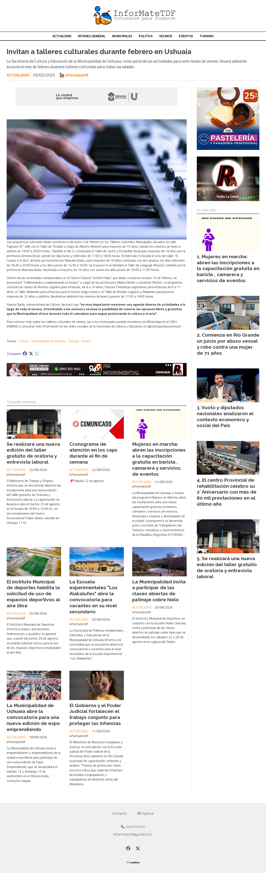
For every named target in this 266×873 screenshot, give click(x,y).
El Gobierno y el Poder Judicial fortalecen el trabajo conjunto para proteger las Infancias (95, 714)
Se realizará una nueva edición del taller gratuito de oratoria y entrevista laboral (33, 453)
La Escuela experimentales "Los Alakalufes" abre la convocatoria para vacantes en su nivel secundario (93, 596)
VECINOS (165, 36)
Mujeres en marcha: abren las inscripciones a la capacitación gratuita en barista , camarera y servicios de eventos (159, 459)
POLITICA (146, 36)
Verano (86, 341)
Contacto (119, 813)
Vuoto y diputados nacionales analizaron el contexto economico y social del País (225, 416)
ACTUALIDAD (61, 36)
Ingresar (147, 813)
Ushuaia (73, 341)
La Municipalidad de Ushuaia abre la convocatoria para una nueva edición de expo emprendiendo (33, 717)
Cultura (24, 341)
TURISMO (207, 36)
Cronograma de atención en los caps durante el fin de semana (93, 453)
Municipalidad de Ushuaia (48, 341)
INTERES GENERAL (92, 36)
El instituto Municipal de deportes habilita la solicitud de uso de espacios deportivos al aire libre (33, 593)
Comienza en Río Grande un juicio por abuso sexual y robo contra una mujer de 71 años (228, 344)
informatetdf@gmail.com (133, 834)
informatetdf (77, 75)
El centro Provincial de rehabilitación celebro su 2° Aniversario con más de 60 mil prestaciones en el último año (226, 492)
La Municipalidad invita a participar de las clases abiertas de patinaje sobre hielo (159, 590)
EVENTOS (186, 36)
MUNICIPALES (122, 36)
